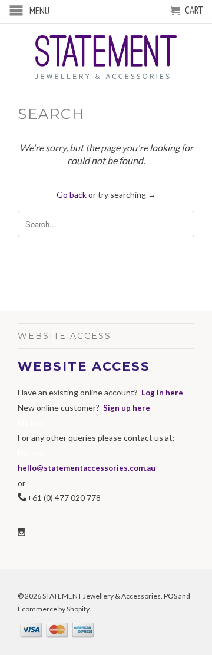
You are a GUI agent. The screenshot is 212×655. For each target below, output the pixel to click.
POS (170, 595)
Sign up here (126, 408)
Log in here (162, 392)
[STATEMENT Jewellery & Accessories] (106, 56)
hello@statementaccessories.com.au (86, 468)
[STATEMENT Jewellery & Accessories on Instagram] (21, 532)
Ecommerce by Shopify (54, 608)
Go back (72, 194)
